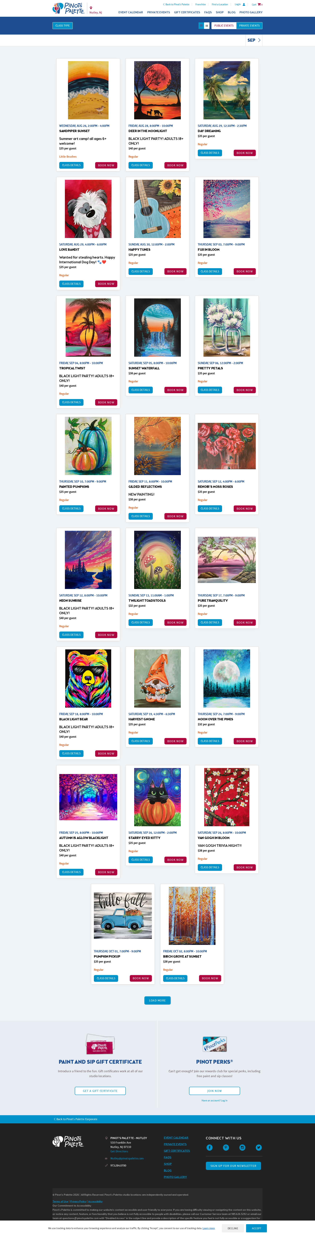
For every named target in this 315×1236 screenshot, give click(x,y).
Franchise (200, 4)
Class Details (71, 165)
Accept (256, 1228)
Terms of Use (60, 1201)
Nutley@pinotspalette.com (127, 1158)
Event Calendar (130, 12)
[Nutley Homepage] (68, 8)
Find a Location (220, 4)
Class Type (62, 25)
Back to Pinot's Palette (177, 4)
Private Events (158, 12)
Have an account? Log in (215, 1100)
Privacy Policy (78, 1201)
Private (249, 25)
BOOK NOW (106, 165)
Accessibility (95, 1201)
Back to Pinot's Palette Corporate (77, 1119)
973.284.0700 (118, 1165)
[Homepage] (78, 1141)
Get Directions (119, 1151)
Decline (233, 1228)
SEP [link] (252, 40)
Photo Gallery (251, 12)
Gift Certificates (187, 12)
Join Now (214, 1091)
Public (224, 25)
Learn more (209, 1228)
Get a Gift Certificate (100, 1091)
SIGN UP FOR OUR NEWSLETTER (233, 1166)
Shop (220, 12)
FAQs (208, 12)
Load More (157, 1000)
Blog (232, 12)
